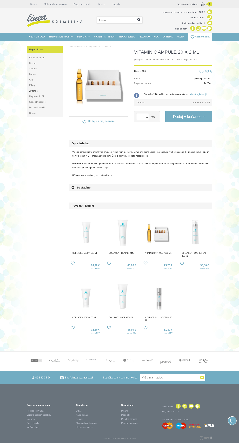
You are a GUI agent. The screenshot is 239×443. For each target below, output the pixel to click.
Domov (33, 4)
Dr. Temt (208, 83)
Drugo (32, 113)
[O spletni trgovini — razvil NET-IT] (206, 438)
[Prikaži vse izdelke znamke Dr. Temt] (128, 360)
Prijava (124, 411)
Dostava (31, 419)
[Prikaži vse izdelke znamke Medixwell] (147, 360)
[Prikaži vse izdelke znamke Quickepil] (184, 360)
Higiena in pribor (104, 36)
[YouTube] (203, 28)
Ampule (33, 90)
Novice (101, 4)
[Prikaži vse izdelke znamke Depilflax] (110, 361)
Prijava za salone (129, 423)
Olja (31, 79)
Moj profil (125, 415)
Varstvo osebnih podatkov (39, 415)
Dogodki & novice (170, 411)
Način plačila (33, 423)
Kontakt (79, 419)
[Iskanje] (138, 20)
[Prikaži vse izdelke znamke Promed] (165, 362)
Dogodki (116, 4)
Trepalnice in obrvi (61, 36)
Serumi (33, 68)
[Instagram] (198, 28)
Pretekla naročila (129, 419)
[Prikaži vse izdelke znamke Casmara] (73, 361)
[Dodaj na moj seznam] (73, 263)
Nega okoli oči (36, 96)
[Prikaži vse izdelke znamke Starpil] (202, 361)
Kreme (32, 63)
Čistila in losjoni (37, 57)
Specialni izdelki (37, 102)
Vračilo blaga (33, 427)
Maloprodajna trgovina (55, 4)
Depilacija (83, 36)
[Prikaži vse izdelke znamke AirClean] (36, 360)
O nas (79, 411)
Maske (32, 74)
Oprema (168, 36)
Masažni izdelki (37, 107)
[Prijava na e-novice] (202, 377)
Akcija (180, 36)
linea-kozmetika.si (77, 47)
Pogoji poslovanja (35, 411)
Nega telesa (127, 36)
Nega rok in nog (149, 36)
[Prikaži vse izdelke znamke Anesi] (54, 360)
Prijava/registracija (187, 4)
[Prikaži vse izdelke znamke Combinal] (91, 360)
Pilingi (32, 85)
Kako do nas (82, 415)
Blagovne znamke (84, 427)
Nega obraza (37, 36)
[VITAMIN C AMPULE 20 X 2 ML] (98, 83)
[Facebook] (192, 28)
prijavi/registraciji (198, 94)
